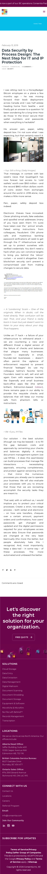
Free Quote (21, 637)
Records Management (13, 716)
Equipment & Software (13, 703)
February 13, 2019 (10, 45)
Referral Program (10, 806)
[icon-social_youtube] (13, 825)
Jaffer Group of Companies (27, 853)
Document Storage (11, 699)
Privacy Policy (23, 859)
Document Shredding (13, 695)
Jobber (38, 387)
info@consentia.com (12, 815)
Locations (6, 796)
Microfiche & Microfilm (13, 708)
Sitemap (32, 862)
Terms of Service (19, 849)
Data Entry (7, 673)
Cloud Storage (9, 669)
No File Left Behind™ (12, 712)
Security (10, 69)
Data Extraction (9, 678)
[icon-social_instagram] (9, 825)
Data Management (11, 682)
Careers (6, 801)
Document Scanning (12, 690)
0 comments (27, 67)
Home (35, 24)
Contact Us (7, 791)
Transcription (8, 721)
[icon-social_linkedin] (4, 825)
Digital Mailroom (10, 686)
